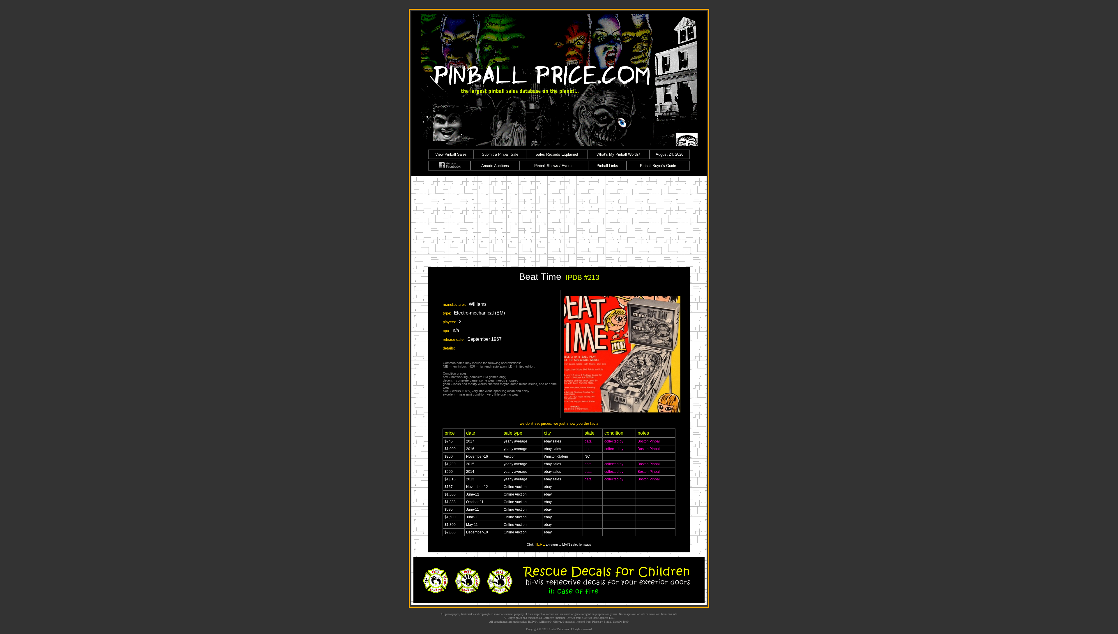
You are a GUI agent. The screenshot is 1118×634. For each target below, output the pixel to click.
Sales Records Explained (556, 154)
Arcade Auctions (495, 166)
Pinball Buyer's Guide (658, 166)
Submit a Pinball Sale (500, 154)
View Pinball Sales (451, 154)
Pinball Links (607, 166)
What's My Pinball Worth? (618, 154)
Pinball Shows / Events (554, 166)
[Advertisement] (559, 220)
